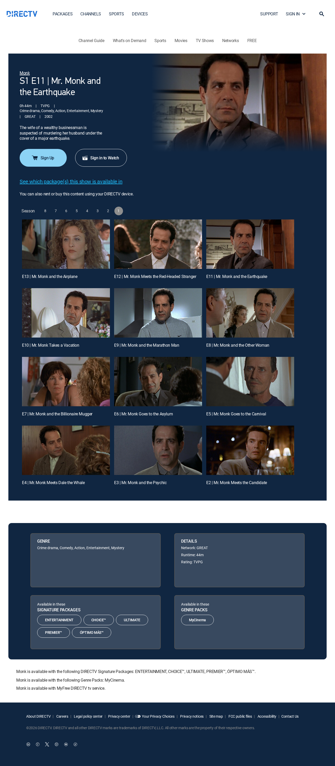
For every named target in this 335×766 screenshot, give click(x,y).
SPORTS (116, 14)
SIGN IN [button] (293, 14)
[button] (322, 14)
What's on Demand (129, 40)
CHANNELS (90, 14)
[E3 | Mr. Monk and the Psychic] (158, 450)
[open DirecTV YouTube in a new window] (66, 744)
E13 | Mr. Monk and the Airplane (49, 276)
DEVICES (140, 14)
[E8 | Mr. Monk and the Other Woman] (250, 313)
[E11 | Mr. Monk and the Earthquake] (250, 244)
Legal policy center (88, 716)
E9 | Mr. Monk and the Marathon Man (146, 345)
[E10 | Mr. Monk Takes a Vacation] (66, 313)
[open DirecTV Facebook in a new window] (38, 744)
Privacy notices (192, 716)
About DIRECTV (38, 716)
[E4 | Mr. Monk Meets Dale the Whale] (66, 450)
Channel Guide (91, 40)
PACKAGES (62, 14)
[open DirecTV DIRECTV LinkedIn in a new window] (28, 744)
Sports (160, 40)
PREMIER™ (53, 632)
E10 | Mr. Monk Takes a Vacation (50, 345)
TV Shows (205, 40)
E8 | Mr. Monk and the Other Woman (237, 345)
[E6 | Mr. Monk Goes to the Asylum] (158, 381)
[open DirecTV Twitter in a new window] (47, 744)
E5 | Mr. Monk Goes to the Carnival (236, 414)
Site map (216, 716)
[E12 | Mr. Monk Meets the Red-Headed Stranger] (158, 244)
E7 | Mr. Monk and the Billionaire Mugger (57, 414)
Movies (181, 40)
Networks (230, 40)
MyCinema (197, 619)
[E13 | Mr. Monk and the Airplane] (66, 244)
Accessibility (266, 716)
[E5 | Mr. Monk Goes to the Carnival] (250, 381)
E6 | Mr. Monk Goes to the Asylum (143, 414)
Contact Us (290, 716)
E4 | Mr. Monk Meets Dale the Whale (53, 482)
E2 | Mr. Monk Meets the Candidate (236, 482)
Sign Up (47, 158)
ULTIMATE (132, 619)
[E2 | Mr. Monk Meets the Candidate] (250, 450)
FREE (252, 40)
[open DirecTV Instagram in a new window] (56, 744)
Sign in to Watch (104, 158)
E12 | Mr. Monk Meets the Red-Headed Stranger (155, 276)
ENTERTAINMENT (59, 619)
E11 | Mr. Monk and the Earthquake (236, 276)
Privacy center (119, 716)
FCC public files (240, 716)
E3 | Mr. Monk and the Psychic (140, 482)
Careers (61, 716)
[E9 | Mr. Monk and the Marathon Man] (158, 313)
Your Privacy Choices (158, 716)
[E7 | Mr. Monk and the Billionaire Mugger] (66, 381)
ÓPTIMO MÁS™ (92, 632)
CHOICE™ (98, 619)
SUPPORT (269, 14)
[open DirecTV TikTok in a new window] (75, 744)
